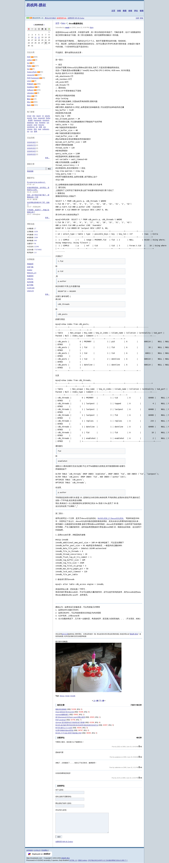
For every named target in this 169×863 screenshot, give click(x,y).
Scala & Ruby (32, 72)
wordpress (31, 127)
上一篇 (95, 701)
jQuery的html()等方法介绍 (64, 712)
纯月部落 (30, 282)
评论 (136, 11)
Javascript (30, 75)
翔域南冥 (30, 264)
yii (43, 116)
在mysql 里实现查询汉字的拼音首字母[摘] (70, 722)
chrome (29, 129)
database (30, 123)
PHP (28, 57)
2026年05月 (31, 148)
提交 (59, 837)
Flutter (29, 66)
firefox (48, 118)
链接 (142, 11)
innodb (72, 696)
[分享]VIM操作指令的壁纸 (64, 730)
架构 (35, 131)
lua (28, 69)
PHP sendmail (60, 720)
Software (30, 90)
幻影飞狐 (30, 267)
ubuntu (47, 116)
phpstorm (46, 120)
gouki (67, 27)
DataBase (30, 87)
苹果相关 (30, 84)
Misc (28, 102)
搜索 (124, 11)
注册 (137, 18)
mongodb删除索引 (62, 714)
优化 (35, 129)
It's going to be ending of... (36, 182)
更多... (47, 158)
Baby (63, 23)
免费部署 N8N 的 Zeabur (76, 18)
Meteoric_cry (31, 273)
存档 (119, 11)
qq (37, 127)
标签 (130, 11)
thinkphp (42, 123)
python (29, 60)
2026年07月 (31, 145)
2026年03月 (31, 154)
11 (35, 37)
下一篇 (101, 701)
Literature (30, 93)
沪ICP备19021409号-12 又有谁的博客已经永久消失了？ (108, 860)
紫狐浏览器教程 (61, 709)
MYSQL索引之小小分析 (63, 728)
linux (35, 118)
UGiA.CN (30, 291)
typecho (41, 125)
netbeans (45, 129)
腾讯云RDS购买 (50, 18)
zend (35, 125)
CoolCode (30, 288)
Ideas (29, 96)
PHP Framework (33, 78)
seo (44, 127)
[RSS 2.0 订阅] (30, 18)
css (31, 131)
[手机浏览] (27, 18)
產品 (28, 99)
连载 (40, 127)
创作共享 (65, 634)
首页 (57, 23)
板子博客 (30, 285)
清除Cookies (82, 860)
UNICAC (30, 279)
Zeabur (29, 270)
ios (28, 131)
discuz (62, 696)
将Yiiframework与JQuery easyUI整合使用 (70, 717)
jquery (38, 116)
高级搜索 (30, 171)
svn (48, 123)
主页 (113, 11)
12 (39, 37)
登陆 (141, 18)
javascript (41, 118)
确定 (49, 169)
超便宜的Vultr (61, 18)
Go (28, 63)
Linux (29, 81)
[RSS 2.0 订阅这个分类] (32, 57)
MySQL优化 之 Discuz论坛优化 (110, 518)
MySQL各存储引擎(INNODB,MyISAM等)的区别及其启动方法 (76, 725)
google (29, 118)
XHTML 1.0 (73, 860)
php (33, 116)
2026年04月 (31, 151)
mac (36, 123)
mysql (67, 696)
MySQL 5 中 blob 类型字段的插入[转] (68, 733)
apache (29, 125)
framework (37, 120)
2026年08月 (31, 142)
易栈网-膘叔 (36, 5)
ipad (39, 129)
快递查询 (30, 276)
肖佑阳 (30, 120)
